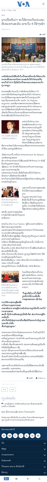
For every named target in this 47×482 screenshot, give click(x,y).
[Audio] (28, 479)
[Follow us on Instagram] (15, 435)
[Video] (16, 479)
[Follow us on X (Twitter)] (21, 435)
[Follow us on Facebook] (4, 435)
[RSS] (26, 435)
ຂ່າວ (3, 15)
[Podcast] (32, 435)
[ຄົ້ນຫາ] (39, 479)
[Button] (42, 34)
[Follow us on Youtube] (9, 435)
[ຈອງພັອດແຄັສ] (38, 435)
